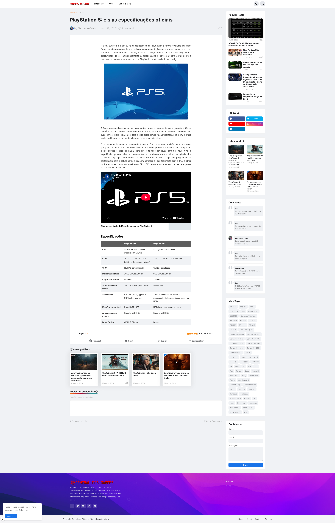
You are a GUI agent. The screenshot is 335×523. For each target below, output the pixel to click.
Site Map (268, 519)
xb (254, 398)
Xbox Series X (235, 412)
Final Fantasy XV (246, 330)
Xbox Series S (248, 408)
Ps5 (83, 12)
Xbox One (253, 403)
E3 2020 (242, 325)
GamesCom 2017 (253, 334)
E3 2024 (233, 330)
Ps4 (249, 366)
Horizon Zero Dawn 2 (249, 357)
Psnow (238, 371)
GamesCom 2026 (236, 348)
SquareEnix (253, 375)
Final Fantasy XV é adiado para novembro (251, 52)
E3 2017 (243, 320)
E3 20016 (233, 320)
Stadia (232, 380)
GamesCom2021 (253, 348)
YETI (245, 412)
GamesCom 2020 (237, 343)
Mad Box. (233, 362)
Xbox (232, 403)
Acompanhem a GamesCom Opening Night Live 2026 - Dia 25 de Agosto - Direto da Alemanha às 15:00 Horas (252, 80)
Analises (243, 307)
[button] (256, 3)
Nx (231, 366)
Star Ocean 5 (243, 380)
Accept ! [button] (10, 516)
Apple (252, 307)
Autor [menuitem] (111, 3)
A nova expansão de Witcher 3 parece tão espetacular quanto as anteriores (81, 377)
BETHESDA (234, 311)
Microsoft (244, 362)
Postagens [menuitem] (98, 3)
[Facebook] (72, 506)
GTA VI (247, 353)
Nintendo (255, 362)
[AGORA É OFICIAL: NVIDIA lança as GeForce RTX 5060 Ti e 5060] (245, 28)
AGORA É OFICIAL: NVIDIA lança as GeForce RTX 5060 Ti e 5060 (243, 44)
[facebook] (236, 118)
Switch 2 (241, 389)
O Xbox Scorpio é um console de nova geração (252, 64)
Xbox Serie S (235, 408)
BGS (243, 311)
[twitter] (78, 506)
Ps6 (231, 371)
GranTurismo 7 (235, 353)
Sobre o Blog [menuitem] (125, 3)
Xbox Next (241, 403)
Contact (258, 519)
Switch (232, 389)
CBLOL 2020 (253, 311)
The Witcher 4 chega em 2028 (144, 374)
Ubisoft (247, 398)
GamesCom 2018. (236, 339)
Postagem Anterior (79, 421)
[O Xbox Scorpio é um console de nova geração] (235, 65)
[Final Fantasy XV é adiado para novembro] (235, 52)
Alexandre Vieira (102, 519)
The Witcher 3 (235, 398)
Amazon (233, 307)
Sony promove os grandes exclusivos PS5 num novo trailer (176, 375)
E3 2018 (252, 320)
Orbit (237, 366)
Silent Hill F (234, 375)
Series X (255, 371)
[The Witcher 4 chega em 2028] (146, 362)
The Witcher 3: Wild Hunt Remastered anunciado (114, 374)
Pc (244, 366)
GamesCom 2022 (254, 343)
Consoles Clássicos (248, 316)
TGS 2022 (244, 394)
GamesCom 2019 (253, 339)
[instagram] (89, 506)
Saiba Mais (23, 510)
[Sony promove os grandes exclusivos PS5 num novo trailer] (177, 362)
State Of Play (235, 385)
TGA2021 (251, 389)
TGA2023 (233, 394)
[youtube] (236, 124)
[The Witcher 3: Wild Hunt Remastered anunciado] (115, 362)
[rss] (95, 506)
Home (228, 486)
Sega (247, 371)
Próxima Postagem (212, 421)
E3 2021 (252, 325)
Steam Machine (250, 385)
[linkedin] (236, 129)
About (249, 519)
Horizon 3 (234, 357)
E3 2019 (233, 325)
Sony (244, 375)
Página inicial (74, 12)
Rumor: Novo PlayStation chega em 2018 (252, 96)
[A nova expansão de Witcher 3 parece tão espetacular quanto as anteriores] (84, 362)
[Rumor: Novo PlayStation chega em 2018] (235, 96)
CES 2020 (233, 316)
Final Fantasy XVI (237, 334)
